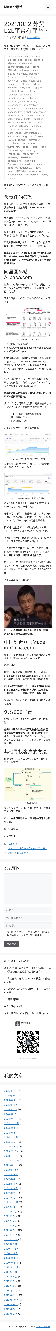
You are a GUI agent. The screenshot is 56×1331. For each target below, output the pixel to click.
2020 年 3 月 (11, 1262)
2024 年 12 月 (11, 1114)
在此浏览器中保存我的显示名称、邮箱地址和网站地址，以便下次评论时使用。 (29, 934)
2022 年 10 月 (11, 1169)
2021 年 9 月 (11, 1211)
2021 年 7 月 (10, 1221)
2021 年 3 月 (11, 1239)
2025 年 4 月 (11, 1104)
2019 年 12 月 (11, 1267)
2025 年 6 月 (11, 1095)
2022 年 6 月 (11, 1179)
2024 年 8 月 (11, 1132)
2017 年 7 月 (10, 1281)
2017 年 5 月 (10, 1286)
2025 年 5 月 (11, 1100)
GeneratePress (43, 1326)
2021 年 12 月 (11, 1197)
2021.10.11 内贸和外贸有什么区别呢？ (27, 848)
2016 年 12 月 (11, 1290)
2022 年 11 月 (11, 1165)
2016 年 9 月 (11, 1304)
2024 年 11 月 (11, 1118)
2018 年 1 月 (10, 1272)
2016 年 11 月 (11, 1295)
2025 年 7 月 (11, 1091)
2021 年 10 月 (11, 1207)
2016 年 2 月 (11, 1313)
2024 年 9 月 (11, 1128)
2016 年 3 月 (11, 1309)
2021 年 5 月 (10, 1230)
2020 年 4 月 (11, 1258)
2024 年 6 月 (11, 1137)
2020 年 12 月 (11, 1248)
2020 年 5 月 (11, 1253)
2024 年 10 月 (11, 1123)
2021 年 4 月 (11, 1234)
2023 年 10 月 (11, 1160)
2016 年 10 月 (11, 1299)
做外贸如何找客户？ (18, 852)
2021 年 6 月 (11, 1225)
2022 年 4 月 (11, 1183)
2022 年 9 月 (11, 1174)
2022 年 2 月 (11, 1193)
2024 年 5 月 (11, 1142)
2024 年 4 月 (11, 1146)
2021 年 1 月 (10, 1244)
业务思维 (12, 844)
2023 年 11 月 (11, 1156)
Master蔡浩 (13, 7)
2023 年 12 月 (11, 1151)
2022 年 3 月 (11, 1188)
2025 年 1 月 (10, 1109)
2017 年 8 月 (10, 1276)
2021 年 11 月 (11, 1202)
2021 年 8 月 (10, 1216)
